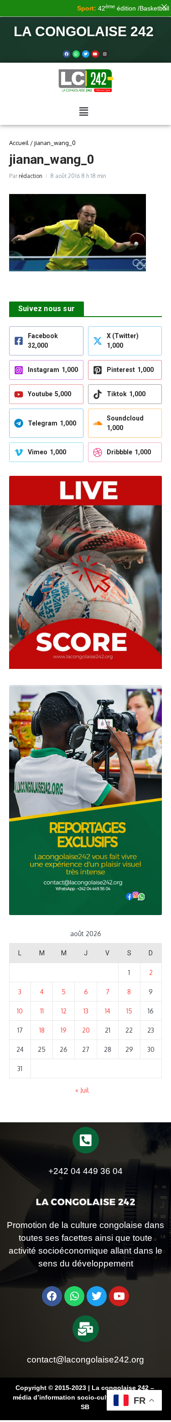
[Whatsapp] (76, 54)
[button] (83, 111)
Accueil (19, 142)
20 (86, 1030)
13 (85, 1011)
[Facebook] (66, 54)
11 (42, 1011)
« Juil (82, 1090)
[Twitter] (85, 54)
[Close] (164, 7)
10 (20, 1011)
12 (64, 1011)
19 (64, 1030)
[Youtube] (95, 54)
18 (42, 1030)
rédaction (30, 175)
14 (107, 1011)
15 (129, 1011)
